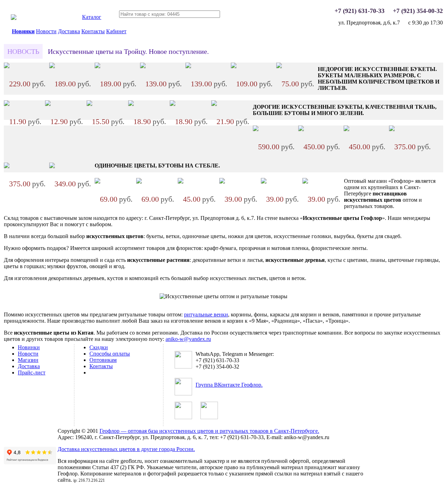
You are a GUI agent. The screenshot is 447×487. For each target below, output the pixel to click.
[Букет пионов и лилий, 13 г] (97, 66)
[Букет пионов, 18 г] (52, 66)
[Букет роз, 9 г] (255, 129)
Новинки (23, 31)
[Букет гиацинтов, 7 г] (52, 166)
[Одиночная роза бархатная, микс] (305, 182)
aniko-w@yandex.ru (188, 339)
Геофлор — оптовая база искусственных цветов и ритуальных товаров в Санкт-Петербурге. (209, 431)
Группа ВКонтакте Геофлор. (229, 385)
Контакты (93, 31)
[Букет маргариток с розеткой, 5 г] (214, 104)
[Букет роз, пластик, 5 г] (48, 104)
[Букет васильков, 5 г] (131, 104)
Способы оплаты (109, 354)
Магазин (28, 360)
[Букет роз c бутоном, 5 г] (346, 129)
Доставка (69, 31)
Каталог (91, 17)
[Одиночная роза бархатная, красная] (263, 182)
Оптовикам (103, 360)
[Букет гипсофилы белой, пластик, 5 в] (279, 66)
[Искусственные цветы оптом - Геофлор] (13, 18)
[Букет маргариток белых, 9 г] (233, 66)
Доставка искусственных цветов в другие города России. (126, 449)
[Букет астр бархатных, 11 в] (6, 66)
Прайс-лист (31, 372)
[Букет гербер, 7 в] (188, 66)
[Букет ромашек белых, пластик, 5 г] (89, 104)
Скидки (98, 347)
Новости (46, 31)
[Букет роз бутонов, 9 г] (143, 66)
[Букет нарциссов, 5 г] (6, 104)
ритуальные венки (206, 314)
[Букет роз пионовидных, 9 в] (392, 129)
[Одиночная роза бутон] (139, 182)
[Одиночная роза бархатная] (97, 182)
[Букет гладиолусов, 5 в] (301, 129)
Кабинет (116, 31)
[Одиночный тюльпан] (222, 182)
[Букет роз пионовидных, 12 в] (6, 166)
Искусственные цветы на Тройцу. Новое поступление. (128, 51)
